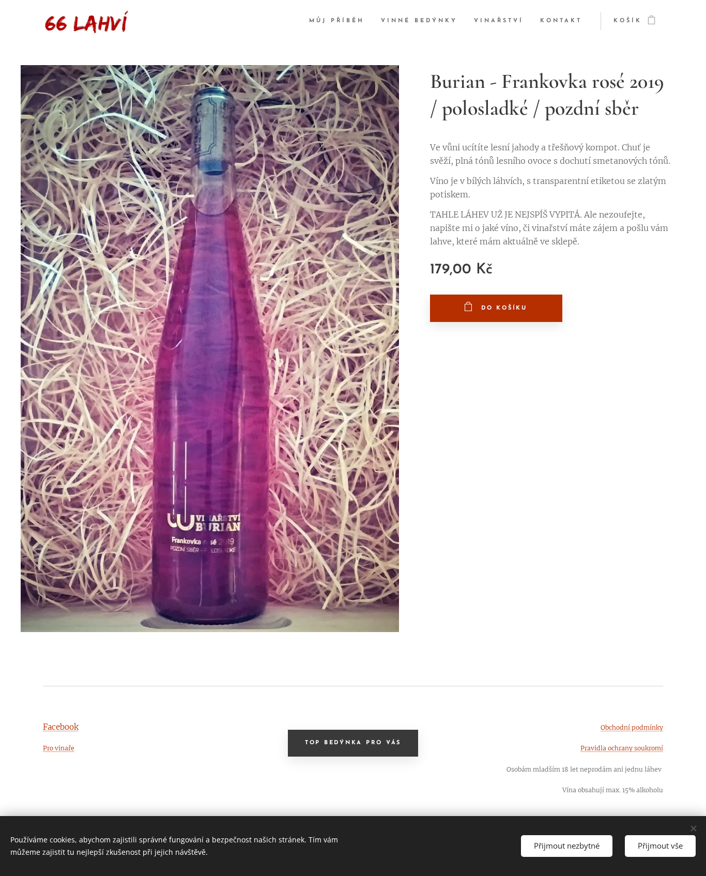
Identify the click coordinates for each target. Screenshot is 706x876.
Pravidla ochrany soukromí (621, 748)
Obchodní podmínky (632, 727)
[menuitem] (339, 21)
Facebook (61, 727)
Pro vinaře (58, 748)
